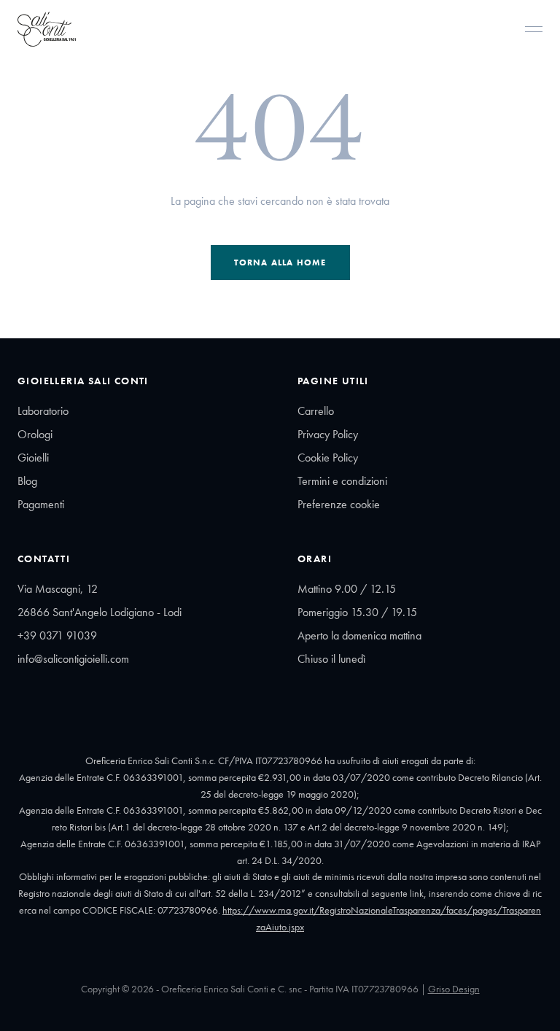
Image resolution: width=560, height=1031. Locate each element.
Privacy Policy (328, 434)
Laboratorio (43, 411)
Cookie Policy (328, 457)
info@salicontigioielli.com (73, 658)
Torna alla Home (280, 262)
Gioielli (33, 457)
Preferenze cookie (339, 504)
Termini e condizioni (342, 481)
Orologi (35, 434)
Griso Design (454, 988)
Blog (27, 481)
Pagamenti (41, 504)
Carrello (316, 411)
